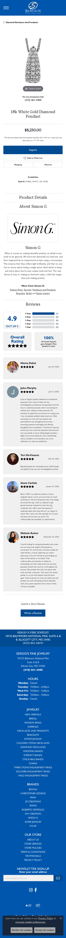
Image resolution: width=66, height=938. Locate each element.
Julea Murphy (28, 388)
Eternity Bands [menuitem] (33, 755)
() (57, 313)
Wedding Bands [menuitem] (33, 751)
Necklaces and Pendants (44, 289)
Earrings (27, 289)
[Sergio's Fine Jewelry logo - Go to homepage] (33, 8)
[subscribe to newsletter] (58, 878)
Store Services (33, 843)
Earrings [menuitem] (33, 726)
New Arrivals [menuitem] (33, 714)
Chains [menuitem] (33, 763)
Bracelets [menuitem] (33, 734)
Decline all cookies (21, 930)
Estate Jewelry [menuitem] (33, 738)
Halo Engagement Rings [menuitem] (33, 775)
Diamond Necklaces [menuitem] (33, 747)
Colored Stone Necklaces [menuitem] (33, 742)
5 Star (28, 313)
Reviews (33, 305)
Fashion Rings (16, 289)
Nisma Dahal (28, 363)
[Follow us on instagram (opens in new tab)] (31, 890)
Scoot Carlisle (28, 483)
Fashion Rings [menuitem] (33, 722)
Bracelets (20, 293)
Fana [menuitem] (33, 797)
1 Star (28, 327)
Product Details (33, 198)
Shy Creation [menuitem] (33, 813)
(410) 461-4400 (33, 100)
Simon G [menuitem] (33, 817)
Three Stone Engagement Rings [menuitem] (33, 767)
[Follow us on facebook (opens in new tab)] (35, 890)
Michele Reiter (29, 533)
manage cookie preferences (30, 922)
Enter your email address (33, 872)
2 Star (28, 323)
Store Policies (33, 847)
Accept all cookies (44, 930)
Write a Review (33, 613)
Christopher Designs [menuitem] (33, 793)
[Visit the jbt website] (29, 905)
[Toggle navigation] (6, 8)
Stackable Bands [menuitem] (33, 759)
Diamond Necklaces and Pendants (22, 22)
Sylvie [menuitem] (33, 825)
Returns (48, 164)
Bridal (29, 293)
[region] (33, 63)
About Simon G (33, 207)
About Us (33, 839)
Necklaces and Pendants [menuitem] (33, 730)
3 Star (28, 320)
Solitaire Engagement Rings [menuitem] (33, 771)
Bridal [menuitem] (33, 718)
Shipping (18, 164)
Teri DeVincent (29, 455)
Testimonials (33, 855)
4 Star (28, 317)
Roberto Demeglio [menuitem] (33, 809)
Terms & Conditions (33, 851)
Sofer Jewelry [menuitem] (33, 821)
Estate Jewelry (43, 293)
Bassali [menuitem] (33, 789)
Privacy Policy (33, 860)
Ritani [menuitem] (33, 805)
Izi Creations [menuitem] (33, 801)
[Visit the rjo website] (37, 905)
